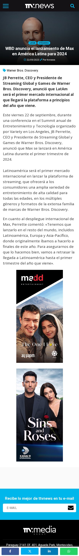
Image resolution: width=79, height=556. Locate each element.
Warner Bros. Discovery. (23, 70)
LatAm (32, 43)
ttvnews (51, 59)
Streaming (44, 43)
